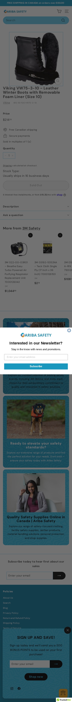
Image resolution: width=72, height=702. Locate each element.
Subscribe (36, 366)
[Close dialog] (69, 330)
